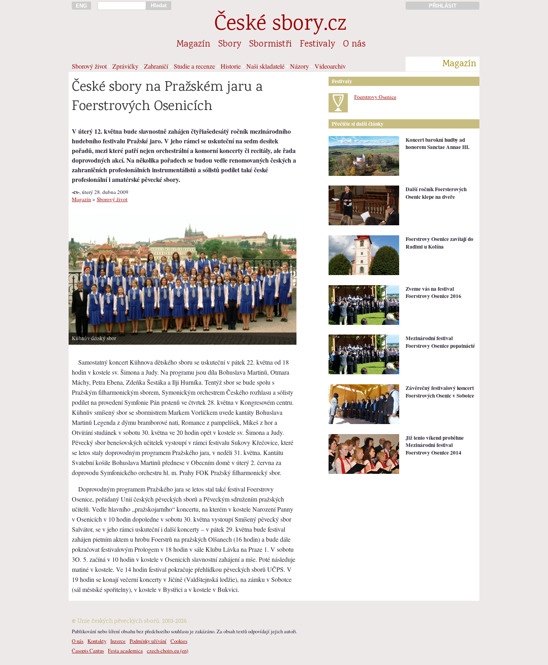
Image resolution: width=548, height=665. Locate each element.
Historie (231, 66)
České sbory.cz (280, 25)
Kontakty (96, 641)
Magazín (193, 44)
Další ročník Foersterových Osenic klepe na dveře (436, 193)
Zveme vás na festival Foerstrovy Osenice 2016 (433, 292)
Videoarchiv (330, 66)
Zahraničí (156, 66)
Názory (299, 66)
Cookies (178, 641)
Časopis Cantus (88, 650)
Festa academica (125, 650)
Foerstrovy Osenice (375, 96)
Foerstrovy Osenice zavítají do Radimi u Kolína (439, 243)
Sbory (229, 44)
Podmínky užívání (148, 641)
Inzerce (118, 641)
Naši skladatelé (265, 66)
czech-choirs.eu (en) (167, 650)
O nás (354, 44)
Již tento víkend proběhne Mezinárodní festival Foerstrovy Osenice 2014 (435, 445)
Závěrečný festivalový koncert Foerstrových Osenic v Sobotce (440, 392)
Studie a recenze (194, 66)
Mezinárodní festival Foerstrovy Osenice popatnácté (440, 342)
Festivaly (317, 44)
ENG (81, 6)
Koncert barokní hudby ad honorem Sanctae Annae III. (437, 143)
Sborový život (89, 66)
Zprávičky (125, 66)
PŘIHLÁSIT (443, 6)
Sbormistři (270, 44)
